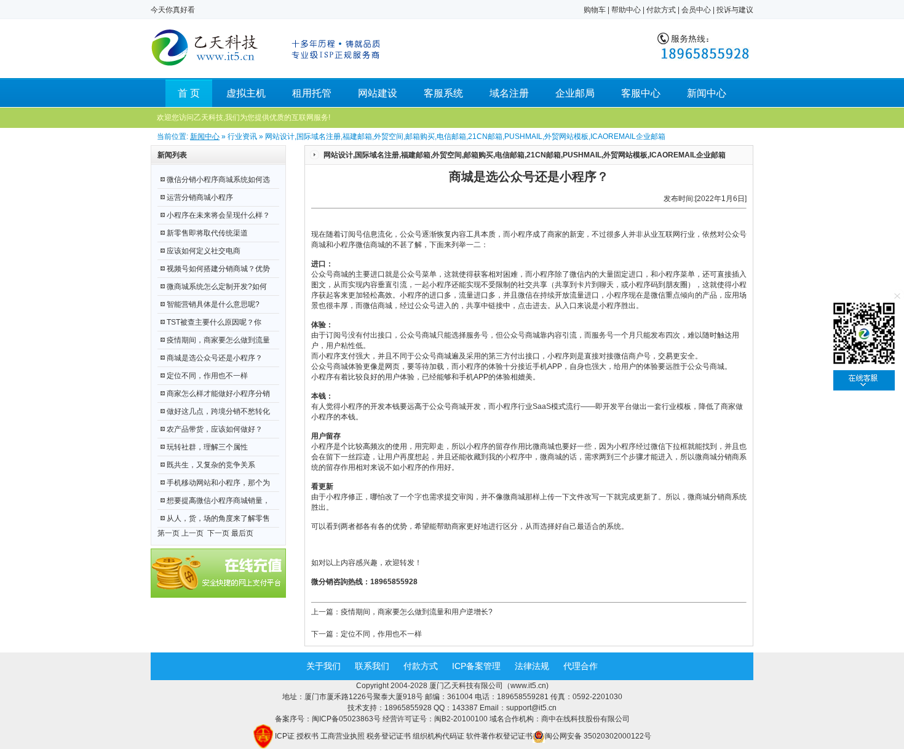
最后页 (242, 533)
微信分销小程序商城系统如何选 (218, 179)
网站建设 (377, 93)
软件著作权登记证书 (499, 736)
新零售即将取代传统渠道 (207, 233)
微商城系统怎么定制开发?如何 (217, 286)
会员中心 (696, 10)
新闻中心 (706, 93)
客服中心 (640, 93)
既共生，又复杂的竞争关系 (211, 465)
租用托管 (311, 93)
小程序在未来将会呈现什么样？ (218, 215)
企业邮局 (575, 93)
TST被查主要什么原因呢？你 (214, 322)
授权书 (307, 736)
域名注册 (509, 93)
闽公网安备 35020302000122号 (598, 736)
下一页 (218, 533)
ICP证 (285, 736)
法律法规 (532, 666)
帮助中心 (626, 10)
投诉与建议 (734, 10)
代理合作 (580, 666)
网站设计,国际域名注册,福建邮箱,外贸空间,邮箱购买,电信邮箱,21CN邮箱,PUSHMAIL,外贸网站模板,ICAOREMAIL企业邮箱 (524, 155)
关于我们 (323, 666)
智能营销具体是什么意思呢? (213, 304)
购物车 (595, 10)
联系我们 (372, 666)
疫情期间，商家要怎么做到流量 (218, 340)
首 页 (189, 93)
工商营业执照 (342, 736)
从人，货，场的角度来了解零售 (218, 518)
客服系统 (443, 93)
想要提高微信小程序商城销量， (218, 500)
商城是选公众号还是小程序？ (215, 358)
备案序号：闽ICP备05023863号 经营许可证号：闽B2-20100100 (382, 719)
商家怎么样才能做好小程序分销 (218, 393)
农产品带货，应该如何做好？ (215, 429)
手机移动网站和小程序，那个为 (218, 482)
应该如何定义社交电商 (203, 251)
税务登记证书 (389, 736)
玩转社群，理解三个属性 (207, 447)
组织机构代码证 (438, 736)
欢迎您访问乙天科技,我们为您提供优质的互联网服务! (243, 117)
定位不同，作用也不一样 (207, 375)
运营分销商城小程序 (200, 197)
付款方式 (661, 10)
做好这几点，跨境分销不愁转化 (218, 411)
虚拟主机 (246, 93)
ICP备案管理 (476, 666)
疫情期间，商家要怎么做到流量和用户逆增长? (417, 612)
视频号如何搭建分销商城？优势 (218, 268)
